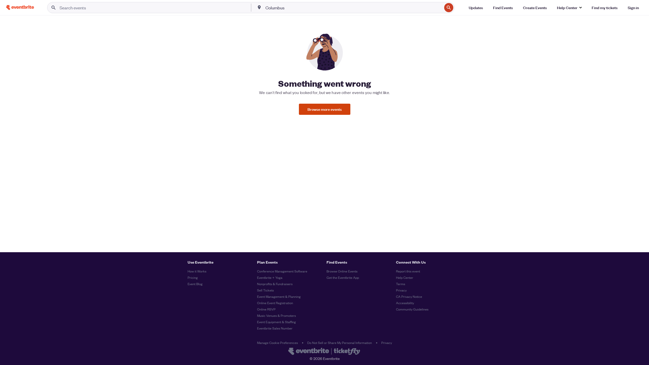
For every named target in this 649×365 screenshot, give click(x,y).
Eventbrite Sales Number (275, 328)
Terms (400, 283)
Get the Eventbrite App (343, 277)
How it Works (197, 271)
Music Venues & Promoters (276, 315)
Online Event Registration (275, 302)
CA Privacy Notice (409, 296)
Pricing (193, 277)
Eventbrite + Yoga (269, 277)
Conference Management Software (282, 271)
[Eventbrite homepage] (324, 352)
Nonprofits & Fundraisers (275, 283)
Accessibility (405, 302)
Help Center (404, 277)
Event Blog (195, 283)
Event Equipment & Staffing (276, 321)
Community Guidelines (412, 309)
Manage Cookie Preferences (277, 342)
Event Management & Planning (279, 296)
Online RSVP (266, 309)
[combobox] (353, 7)
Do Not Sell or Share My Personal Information (339, 342)
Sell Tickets (265, 290)
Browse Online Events (342, 271)
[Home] (20, 7)
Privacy (401, 290)
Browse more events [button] (325, 109)
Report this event (408, 271)
